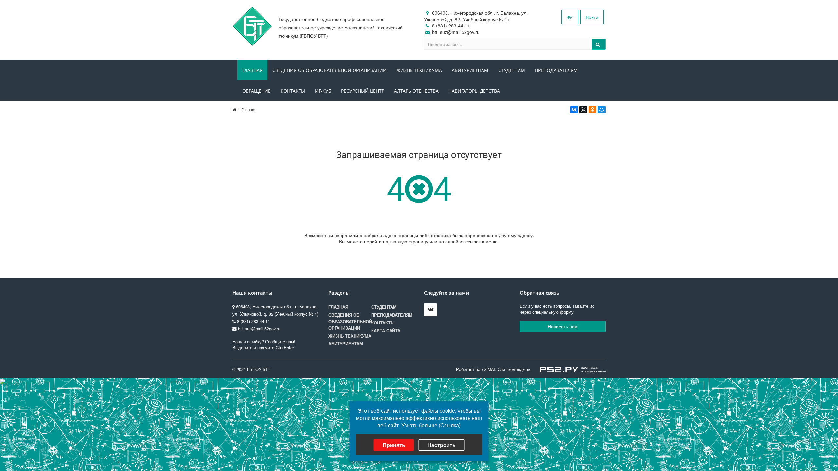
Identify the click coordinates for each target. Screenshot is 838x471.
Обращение (256, 91)
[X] (583, 109)
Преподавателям (556, 70)
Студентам (511, 70)
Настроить (442, 445)
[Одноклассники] (592, 109)
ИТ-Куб (323, 91)
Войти (592, 17)
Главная (252, 70)
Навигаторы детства (474, 91)
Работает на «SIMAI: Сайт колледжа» (493, 369)
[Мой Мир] (602, 109)
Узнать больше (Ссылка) (431, 425)
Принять (394, 445)
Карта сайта (385, 331)
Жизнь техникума (419, 70)
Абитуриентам (470, 70)
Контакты (293, 91)
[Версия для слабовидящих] (569, 17)
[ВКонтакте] (574, 109)
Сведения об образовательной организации (329, 70)
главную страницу (409, 241)
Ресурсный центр (362, 91)
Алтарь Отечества (416, 91)
